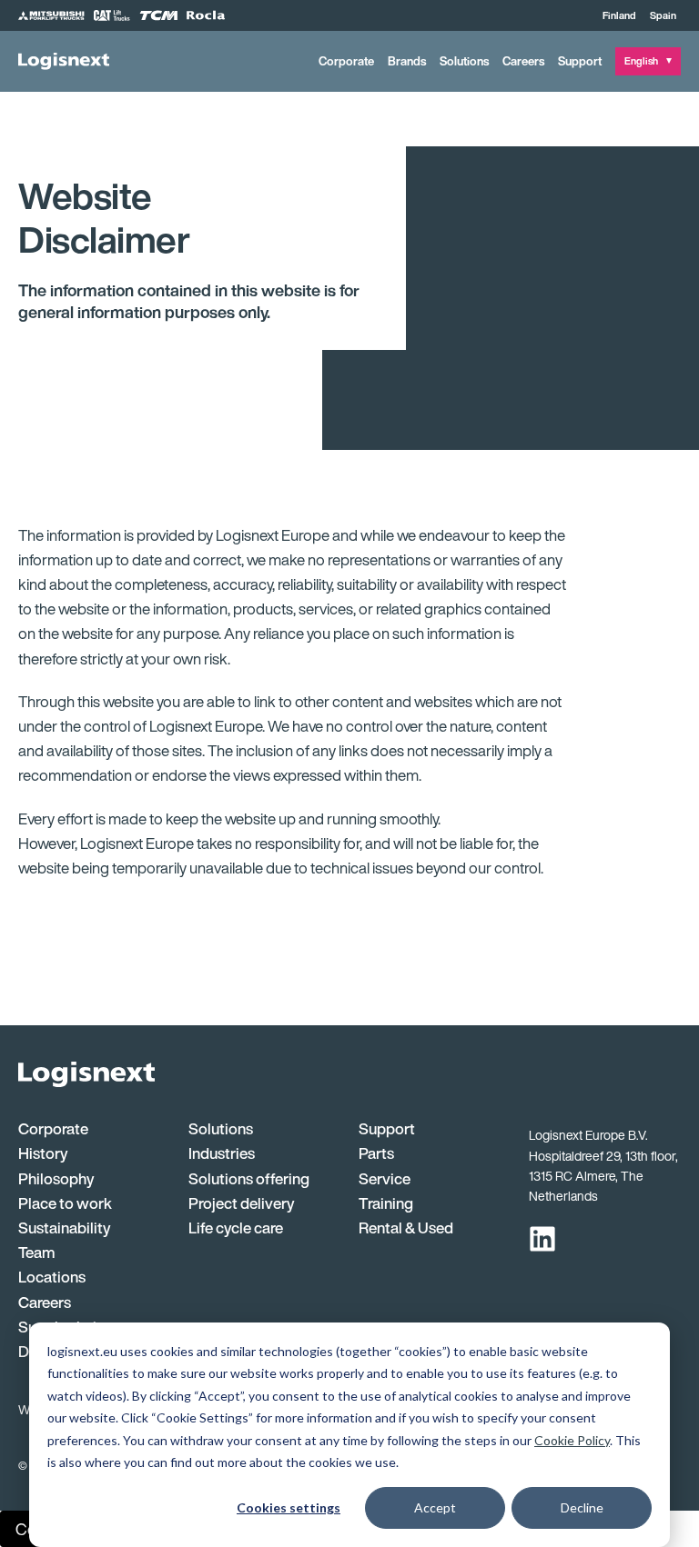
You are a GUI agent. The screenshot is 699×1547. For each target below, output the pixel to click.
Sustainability (64, 1227)
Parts (376, 1153)
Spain (663, 15)
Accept (435, 1507)
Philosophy (56, 1178)
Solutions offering (248, 1178)
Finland (619, 15)
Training (386, 1203)
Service (384, 1178)
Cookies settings (288, 1507)
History (42, 1153)
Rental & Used (406, 1227)
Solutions (464, 61)
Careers (523, 61)
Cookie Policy (572, 1440)
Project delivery (241, 1203)
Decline (582, 1507)
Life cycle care (235, 1227)
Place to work (65, 1203)
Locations (52, 1276)
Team (37, 1252)
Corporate (346, 61)
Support (580, 61)
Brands (407, 61)
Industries (221, 1153)
